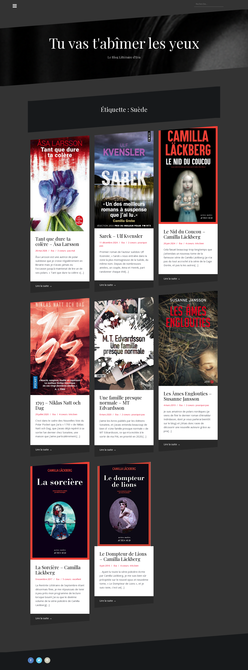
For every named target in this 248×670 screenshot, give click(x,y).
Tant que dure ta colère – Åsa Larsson (57, 241)
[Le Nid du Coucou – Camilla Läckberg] (188, 175)
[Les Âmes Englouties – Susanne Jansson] (188, 338)
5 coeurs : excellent (72, 579)
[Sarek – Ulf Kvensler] (124, 179)
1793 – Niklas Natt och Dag (58, 405)
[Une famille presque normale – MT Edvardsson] (124, 343)
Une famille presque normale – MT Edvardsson (121, 402)
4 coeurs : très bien (195, 243)
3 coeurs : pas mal (66, 250)
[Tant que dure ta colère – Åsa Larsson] (59, 183)
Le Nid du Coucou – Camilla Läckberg (184, 234)
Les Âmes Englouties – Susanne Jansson (188, 396)
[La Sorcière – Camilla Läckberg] (59, 511)
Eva (52, 250)
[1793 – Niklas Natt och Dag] (59, 346)
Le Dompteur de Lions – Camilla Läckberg (123, 556)
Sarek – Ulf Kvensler (121, 236)
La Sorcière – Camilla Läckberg (57, 570)
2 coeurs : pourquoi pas (133, 414)
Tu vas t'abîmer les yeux (124, 42)
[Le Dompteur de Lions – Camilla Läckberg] (124, 504)
